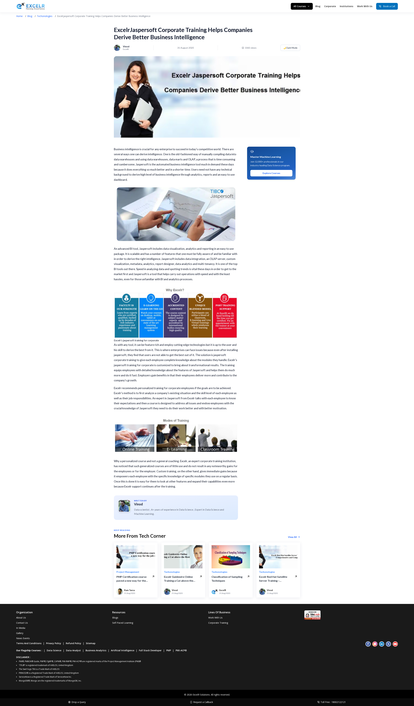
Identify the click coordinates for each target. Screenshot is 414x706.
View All (292, 537)
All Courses (300, 6)
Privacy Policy (53, 643)
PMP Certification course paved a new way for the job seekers (131, 579)
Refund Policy (73, 643)
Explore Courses (271, 173)
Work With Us (364, 6)
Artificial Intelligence (122, 650)
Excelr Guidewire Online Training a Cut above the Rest (178, 579)
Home (19, 16)
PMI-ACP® (181, 650)
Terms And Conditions (28, 643)
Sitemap (90, 643)
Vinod (138, 504)
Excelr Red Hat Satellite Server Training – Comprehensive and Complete (273, 579)
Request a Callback (203, 702)
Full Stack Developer (150, 650)
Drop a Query (78, 702)
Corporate (330, 6)
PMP (168, 650)
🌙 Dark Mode (290, 47)
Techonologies (44, 16)
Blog (317, 6)
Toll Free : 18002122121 (333, 702)
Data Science (54, 650)
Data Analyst (73, 650)
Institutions (346, 6)
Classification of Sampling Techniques (227, 578)
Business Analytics (96, 650)
